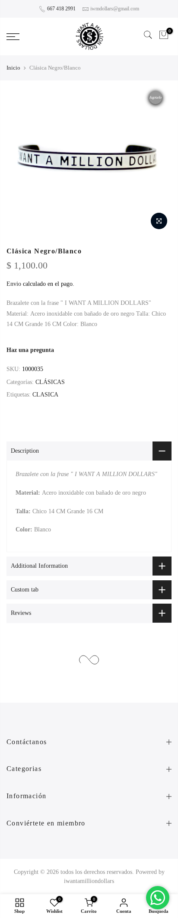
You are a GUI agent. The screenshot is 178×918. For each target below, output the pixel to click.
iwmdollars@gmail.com (114, 9)
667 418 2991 (61, 9)
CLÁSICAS (50, 382)
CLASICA (45, 394)
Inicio (13, 67)
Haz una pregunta (30, 350)
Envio (13, 284)
